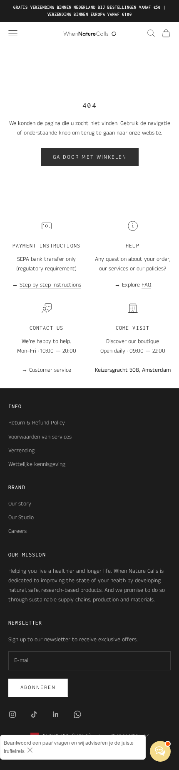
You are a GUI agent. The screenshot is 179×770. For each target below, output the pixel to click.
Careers (17, 531)
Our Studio (21, 517)
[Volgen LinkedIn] (56, 714)
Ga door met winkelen (90, 157)
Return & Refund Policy (36, 423)
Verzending (21, 450)
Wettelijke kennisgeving (36, 464)
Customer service (50, 370)
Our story (19, 504)
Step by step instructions (50, 285)
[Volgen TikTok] (34, 714)
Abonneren (38, 688)
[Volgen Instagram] (12, 714)
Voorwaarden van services (40, 437)
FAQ (146, 285)
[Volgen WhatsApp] (77, 714)
